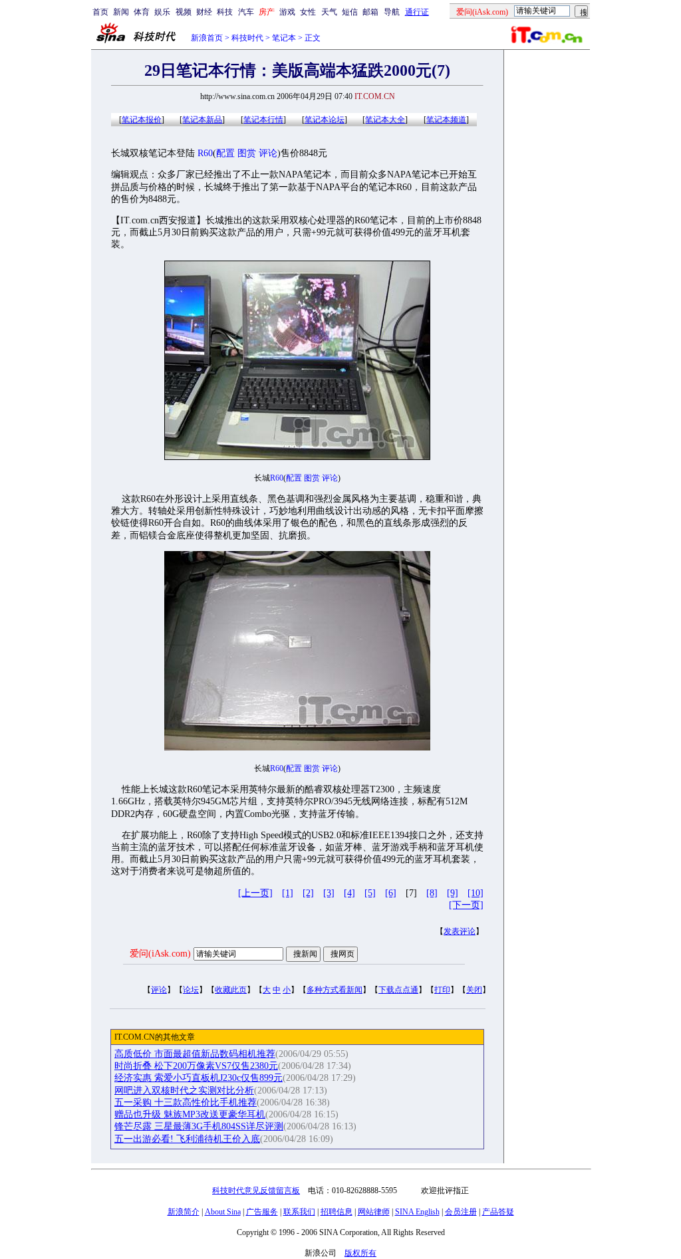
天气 (329, 12)
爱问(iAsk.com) (160, 954)
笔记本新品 (202, 119)
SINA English (417, 1211)
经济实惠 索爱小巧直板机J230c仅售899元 (198, 1078)
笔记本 (284, 38)
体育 (142, 12)
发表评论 (460, 931)
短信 (350, 12)
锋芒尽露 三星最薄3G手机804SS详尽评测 (198, 1126)
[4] (349, 893)
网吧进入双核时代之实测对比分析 (184, 1090)
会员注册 (461, 1211)
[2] (308, 893)
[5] (370, 893)
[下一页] (466, 905)
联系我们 (299, 1211)
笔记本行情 (263, 119)
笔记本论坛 (324, 119)
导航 (392, 12)
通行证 (417, 12)
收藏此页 (231, 989)
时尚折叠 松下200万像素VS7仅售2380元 (196, 1066)
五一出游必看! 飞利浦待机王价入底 (187, 1139)
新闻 (121, 12)
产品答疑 (498, 1211)
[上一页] (255, 893)
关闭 (474, 989)
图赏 (246, 153)
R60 (205, 153)
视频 (184, 12)
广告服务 (262, 1211)
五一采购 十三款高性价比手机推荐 (185, 1102)
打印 (442, 989)
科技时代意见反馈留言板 (256, 1190)
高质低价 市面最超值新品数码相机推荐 (194, 1054)
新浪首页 (207, 38)
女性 (308, 12)
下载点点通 (398, 989)
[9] (452, 893)
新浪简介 (184, 1211)
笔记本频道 (446, 119)
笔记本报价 (142, 119)
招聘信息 (336, 1211)
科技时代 (247, 38)
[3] (329, 893)
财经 (204, 12)
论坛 (191, 989)
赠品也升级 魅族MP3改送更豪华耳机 (189, 1114)
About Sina (223, 1211)
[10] (475, 893)
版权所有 (360, 1253)
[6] (390, 893)
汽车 (246, 12)
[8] (432, 893)
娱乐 (162, 12)
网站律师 (374, 1211)
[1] (287, 893)
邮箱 (370, 12)
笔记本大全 (385, 119)
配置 (225, 153)
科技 (225, 12)
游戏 (287, 12)
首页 (100, 12)
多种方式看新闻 (334, 989)
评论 (268, 153)
